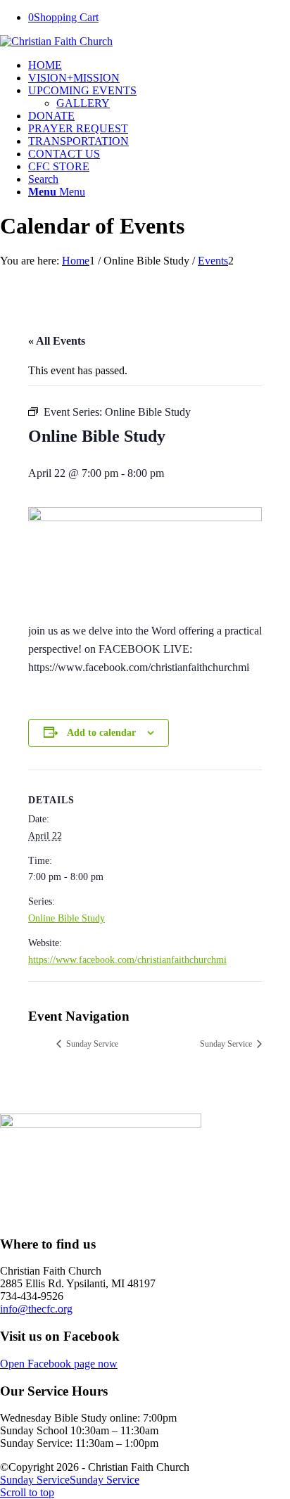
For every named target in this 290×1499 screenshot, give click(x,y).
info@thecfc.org (36, 1309)
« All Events (56, 341)
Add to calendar (101, 732)
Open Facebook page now (59, 1364)
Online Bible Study (66, 918)
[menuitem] (159, 65)
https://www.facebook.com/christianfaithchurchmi (127, 960)
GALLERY (83, 103)
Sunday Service (91, 1044)
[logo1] (56, 41)
